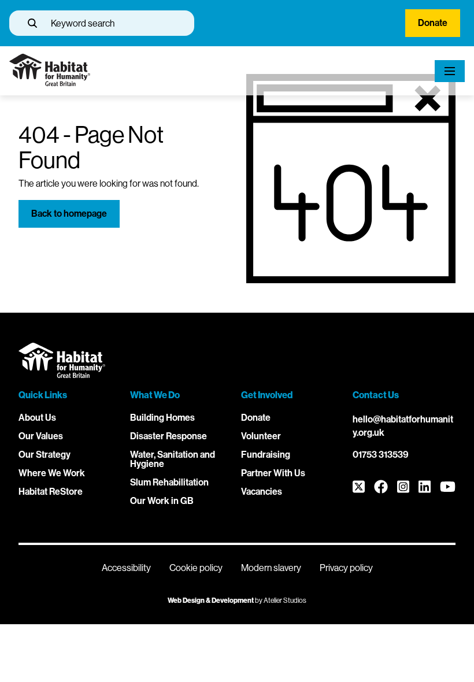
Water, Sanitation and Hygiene (172, 459)
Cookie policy (196, 567)
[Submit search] (32, 23)
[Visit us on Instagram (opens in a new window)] (403, 487)
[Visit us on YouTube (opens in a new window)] (448, 487)
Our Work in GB (162, 500)
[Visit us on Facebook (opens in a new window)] (381, 487)
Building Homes (162, 417)
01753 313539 (381, 454)
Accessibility (126, 567)
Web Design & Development (211, 600)
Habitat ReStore (50, 491)
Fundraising (265, 454)
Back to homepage (69, 213)
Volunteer (261, 436)
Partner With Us (273, 473)
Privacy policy (346, 567)
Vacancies (261, 491)
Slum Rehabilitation (169, 482)
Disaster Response (168, 436)
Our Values (40, 436)
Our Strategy (44, 454)
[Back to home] (49, 82)
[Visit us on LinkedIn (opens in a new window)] (425, 487)
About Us (37, 417)
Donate (432, 22)
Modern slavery (271, 567)
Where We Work (51, 473)
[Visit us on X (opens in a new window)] (359, 487)
